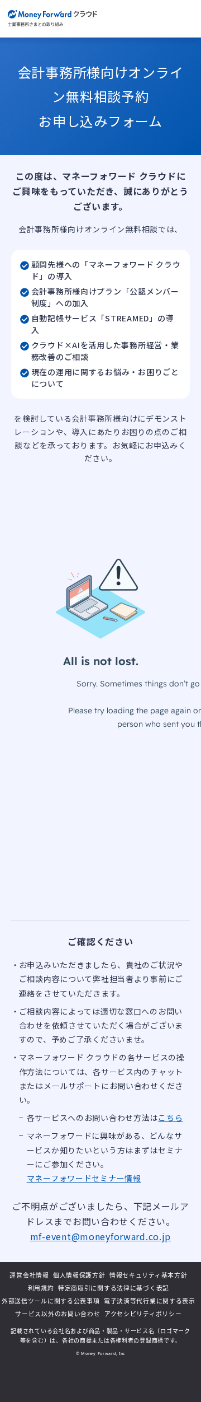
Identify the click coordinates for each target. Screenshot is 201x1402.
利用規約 (41, 1288)
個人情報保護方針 (79, 1275)
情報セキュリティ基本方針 (148, 1275)
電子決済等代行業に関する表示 (149, 1301)
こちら (170, 1117)
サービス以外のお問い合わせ (57, 1314)
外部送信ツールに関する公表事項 (51, 1301)
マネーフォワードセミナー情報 (84, 1178)
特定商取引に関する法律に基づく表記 (113, 1288)
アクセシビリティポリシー (143, 1314)
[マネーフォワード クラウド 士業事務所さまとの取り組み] (53, 18)
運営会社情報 (29, 1275)
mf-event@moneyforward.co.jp (100, 1236)
